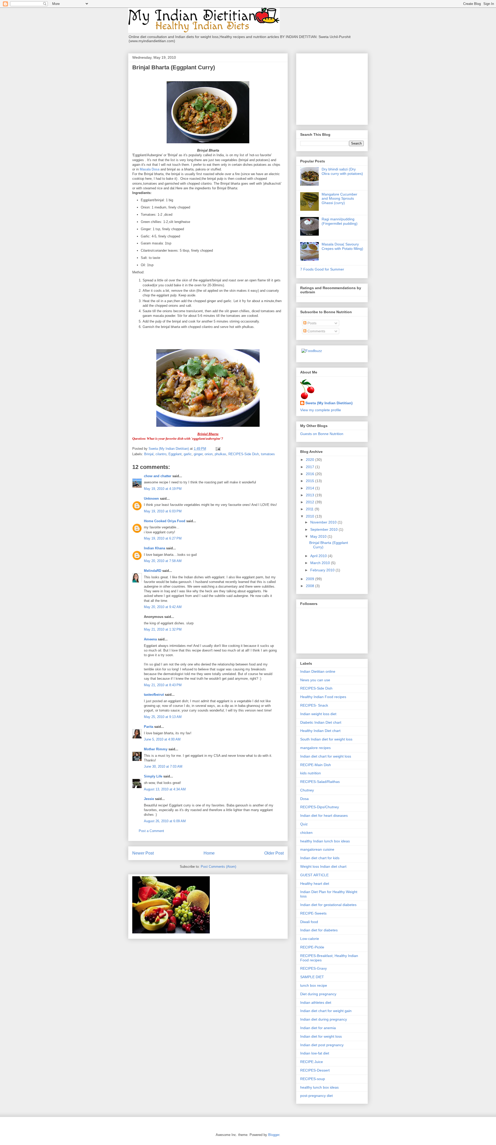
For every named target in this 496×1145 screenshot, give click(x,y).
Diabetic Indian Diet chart (320, 722)
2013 (310, 495)
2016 (310, 474)
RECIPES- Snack (314, 705)
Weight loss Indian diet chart (323, 866)
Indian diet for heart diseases (324, 815)
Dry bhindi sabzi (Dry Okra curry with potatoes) (342, 171)
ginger (198, 454)
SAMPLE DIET (312, 977)
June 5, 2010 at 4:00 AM (162, 739)
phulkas (220, 454)
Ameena (150, 639)
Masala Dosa (149, 169)
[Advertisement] (332, 87)
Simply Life (153, 776)
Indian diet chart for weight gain (326, 1011)
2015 (310, 481)
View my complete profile (320, 410)
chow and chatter (157, 476)
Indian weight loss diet (318, 714)
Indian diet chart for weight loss (325, 756)
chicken (306, 832)
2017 (310, 467)
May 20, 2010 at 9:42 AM (163, 607)
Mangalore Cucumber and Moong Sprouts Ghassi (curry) (339, 198)
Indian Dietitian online (317, 671)
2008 (310, 586)
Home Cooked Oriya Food (164, 521)
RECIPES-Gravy (313, 968)
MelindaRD (152, 571)
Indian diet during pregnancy (323, 1019)
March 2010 (320, 563)
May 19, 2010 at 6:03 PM (163, 511)
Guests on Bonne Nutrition (321, 434)
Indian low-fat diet (314, 1053)
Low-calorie (309, 939)
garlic (188, 454)
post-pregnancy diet (316, 1096)
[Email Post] (217, 449)
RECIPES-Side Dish (243, 454)
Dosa (304, 799)
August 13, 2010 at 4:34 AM (165, 789)
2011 (310, 509)
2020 (310, 460)
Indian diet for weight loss (321, 1036)
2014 (310, 488)
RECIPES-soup (312, 1079)
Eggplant (175, 454)
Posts (311, 323)
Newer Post (143, 853)
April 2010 (319, 556)
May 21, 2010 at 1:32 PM (163, 629)
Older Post (274, 853)
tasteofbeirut (154, 695)
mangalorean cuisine (317, 849)
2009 (310, 579)
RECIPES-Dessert (315, 1070)
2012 (310, 502)
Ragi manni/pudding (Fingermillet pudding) (340, 221)
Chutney (307, 790)
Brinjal (148, 454)
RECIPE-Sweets (313, 913)
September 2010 (324, 529)
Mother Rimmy (155, 749)
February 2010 (323, 570)
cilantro (161, 454)
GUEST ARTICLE (314, 875)
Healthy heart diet (314, 883)
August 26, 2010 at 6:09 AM (165, 821)
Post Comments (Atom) (218, 867)
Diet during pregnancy (318, 994)
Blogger (273, 1135)
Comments (315, 331)
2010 (310, 516)
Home (209, 853)
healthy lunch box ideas (319, 1087)
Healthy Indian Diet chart (320, 731)
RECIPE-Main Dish (315, 765)
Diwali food (309, 922)
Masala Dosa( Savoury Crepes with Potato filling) (342, 246)
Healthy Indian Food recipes (323, 697)
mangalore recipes (315, 748)
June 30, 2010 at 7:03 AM (163, 766)
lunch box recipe (313, 985)
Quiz (304, 824)
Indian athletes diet (315, 1002)
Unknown (151, 498)
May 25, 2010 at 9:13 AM (163, 717)
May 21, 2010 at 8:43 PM (163, 685)
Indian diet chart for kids (319, 858)
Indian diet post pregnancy (322, 1045)
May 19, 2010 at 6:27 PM (163, 538)
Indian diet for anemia (318, 1028)
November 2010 (324, 522)
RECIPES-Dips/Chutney (319, 807)
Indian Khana (154, 548)
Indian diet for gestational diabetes (328, 905)
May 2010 (319, 536)
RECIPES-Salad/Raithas (320, 782)
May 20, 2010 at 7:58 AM (163, 561)
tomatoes (268, 454)
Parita (148, 727)
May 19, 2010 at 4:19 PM (163, 489)
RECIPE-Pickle (312, 947)
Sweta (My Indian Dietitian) (329, 403)
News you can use (315, 680)
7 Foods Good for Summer (322, 269)
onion (209, 454)
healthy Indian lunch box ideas (325, 841)
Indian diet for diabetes (319, 930)
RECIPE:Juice (311, 1062)
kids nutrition (310, 773)
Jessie (149, 799)
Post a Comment (151, 831)
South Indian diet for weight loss (326, 739)
